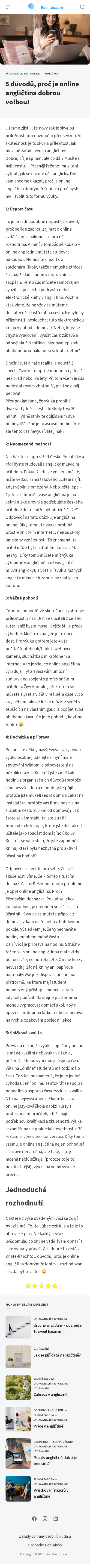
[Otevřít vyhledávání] (82, 7)
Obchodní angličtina (49, 1410)
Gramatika (41, 1442)
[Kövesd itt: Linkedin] (55, 1518)
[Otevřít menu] (8, 7)
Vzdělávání (52, 74)
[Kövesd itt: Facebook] (34, 1518)
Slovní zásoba (44, 1379)
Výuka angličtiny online (23, 74)
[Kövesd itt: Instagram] (45, 1518)
